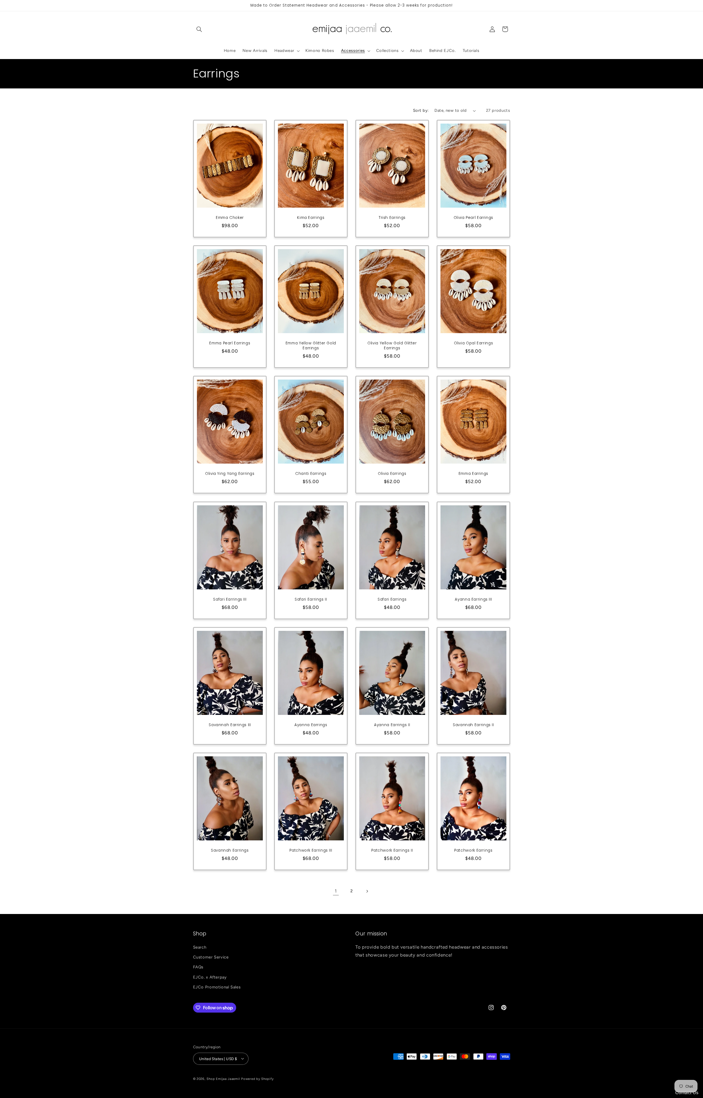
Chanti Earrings (310, 473)
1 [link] (336, 891)
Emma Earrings (473, 473)
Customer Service (211, 957)
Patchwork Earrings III (311, 850)
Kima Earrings (311, 217)
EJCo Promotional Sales (217, 987)
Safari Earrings (392, 599)
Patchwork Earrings (473, 850)
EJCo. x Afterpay (210, 977)
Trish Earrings (392, 217)
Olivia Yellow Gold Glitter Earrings (392, 346)
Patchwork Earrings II (392, 850)
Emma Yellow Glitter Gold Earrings (311, 346)
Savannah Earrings (230, 850)
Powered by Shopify (257, 1078)
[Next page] (367, 891)
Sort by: (421, 110)
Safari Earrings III (229, 599)
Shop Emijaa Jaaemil (223, 1078)
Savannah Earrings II (473, 725)
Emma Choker (230, 217)
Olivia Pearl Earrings (473, 217)
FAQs (198, 967)
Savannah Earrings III (230, 725)
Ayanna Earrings (310, 725)
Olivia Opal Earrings (473, 343)
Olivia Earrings (392, 473)
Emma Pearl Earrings (229, 343)
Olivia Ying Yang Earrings (230, 473)
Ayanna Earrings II (392, 725)
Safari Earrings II (311, 599)
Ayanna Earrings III (473, 599)
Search (200, 947)
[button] (199, 29)
